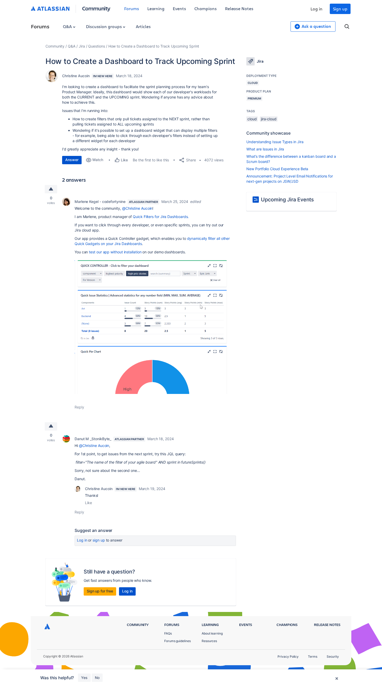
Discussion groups (104, 26)
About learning (212, 633)
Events (179, 8)
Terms (312, 656)
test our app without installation (115, 252)
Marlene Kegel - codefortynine (100, 201)
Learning (155, 8)
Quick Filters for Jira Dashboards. (161, 216)
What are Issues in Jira (265, 149)
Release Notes (239, 8)
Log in (316, 8)
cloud (252, 119)
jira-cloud (268, 119)
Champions (205, 8)
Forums (131, 8)
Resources (209, 641)
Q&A (68, 26)
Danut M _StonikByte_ (93, 439)
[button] (152, 326)
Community (96, 8)
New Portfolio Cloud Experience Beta (277, 169)
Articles (143, 26)
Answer (71, 159)
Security (333, 656)
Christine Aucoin (76, 76)
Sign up (340, 8)
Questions (96, 46)
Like (88, 502)
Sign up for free (100, 591)
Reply (79, 407)
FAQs (168, 633)
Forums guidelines (177, 641)
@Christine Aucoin (137, 208)
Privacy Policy (288, 656)
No (97, 677)
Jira (82, 46)
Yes (84, 677)
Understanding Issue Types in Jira (274, 142)
